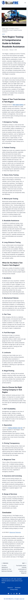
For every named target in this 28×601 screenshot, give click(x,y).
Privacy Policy (14, 589)
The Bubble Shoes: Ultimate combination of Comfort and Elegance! (21, 568)
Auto (3, 34)
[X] (11, 594)
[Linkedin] (17, 594)
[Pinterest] (19, 594)
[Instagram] (14, 594)
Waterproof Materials (15, 532)
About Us (10, 587)
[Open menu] (25, 3)
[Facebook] (8, 594)
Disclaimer (18, 587)
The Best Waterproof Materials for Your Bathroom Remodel (7, 567)
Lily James (6, 49)
